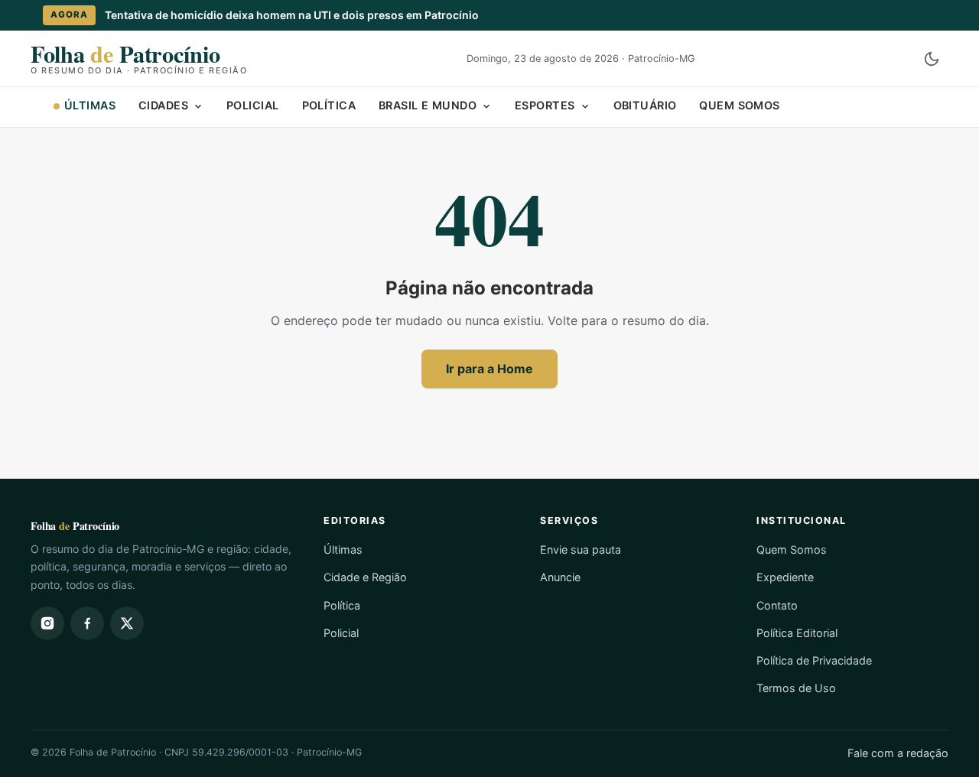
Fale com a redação (897, 752)
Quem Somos (739, 105)
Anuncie (560, 577)
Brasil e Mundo (427, 105)
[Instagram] (47, 623)
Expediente (785, 577)
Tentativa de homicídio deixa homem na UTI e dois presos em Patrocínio (292, 14)
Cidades (163, 105)
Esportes (544, 105)
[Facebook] (87, 623)
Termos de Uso (796, 687)
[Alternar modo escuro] (931, 59)
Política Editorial (797, 632)
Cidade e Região (365, 577)
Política (329, 105)
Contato (777, 605)
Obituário (645, 105)
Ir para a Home (489, 368)
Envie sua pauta (580, 549)
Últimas (89, 105)
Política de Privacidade (814, 660)
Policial (252, 105)
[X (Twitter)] (127, 623)
